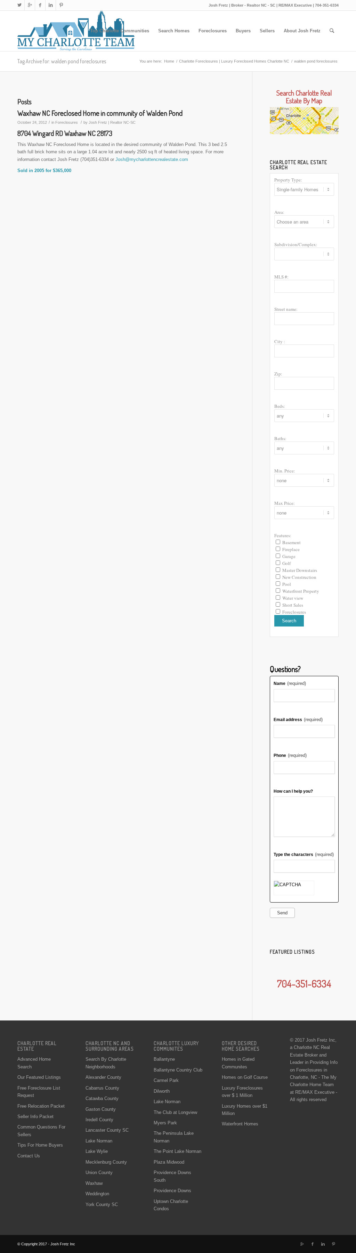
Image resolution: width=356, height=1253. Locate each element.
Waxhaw (94, 1183)
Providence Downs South (172, 1176)
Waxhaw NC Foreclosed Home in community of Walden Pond (100, 113)
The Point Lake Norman (177, 1151)
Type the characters (304, 854)
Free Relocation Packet (41, 1106)
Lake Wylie (97, 1151)
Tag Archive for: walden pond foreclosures (61, 61)
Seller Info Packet (35, 1116)
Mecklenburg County (106, 1162)
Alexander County (103, 1077)
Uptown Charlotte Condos (171, 1205)
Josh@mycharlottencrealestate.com (151, 159)
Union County (99, 1172)
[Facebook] (40, 5)
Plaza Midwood (169, 1162)
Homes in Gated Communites (238, 1063)
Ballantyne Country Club (178, 1070)
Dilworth (162, 1091)
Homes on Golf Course (245, 1077)
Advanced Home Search (34, 1063)
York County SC (102, 1204)
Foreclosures (66, 122)
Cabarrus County (102, 1088)
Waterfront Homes (240, 1123)
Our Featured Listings (39, 1077)
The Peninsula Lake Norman (174, 1137)
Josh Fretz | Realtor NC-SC (112, 122)
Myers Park (165, 1122)
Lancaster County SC (107, 1130)
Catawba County (102, 1098)
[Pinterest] (61, 5)
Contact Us (28, 1155)
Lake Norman (99, 1140)
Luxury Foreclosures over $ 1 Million (242, 1091)
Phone (290, 755)
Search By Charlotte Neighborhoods (106, 1063)
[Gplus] (30, 5)
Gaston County (101, 1109)
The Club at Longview (175, 1112)
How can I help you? (293, 791)
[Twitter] (19, 5)
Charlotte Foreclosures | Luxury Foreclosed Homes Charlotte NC (234, 61)
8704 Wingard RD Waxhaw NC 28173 (64, 133)
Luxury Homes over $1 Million (244, 1110)
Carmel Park (166, 1080)
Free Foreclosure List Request (38, 1091)
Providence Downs (172, 1190)
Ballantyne (164, 1059)
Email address (298, 719)
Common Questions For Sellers (41, 1130)
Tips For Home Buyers (40, 1145)
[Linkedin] (51, 5)
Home (169, 61)
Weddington (97, 1193)
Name (290, 683)
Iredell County (99, 1119)
